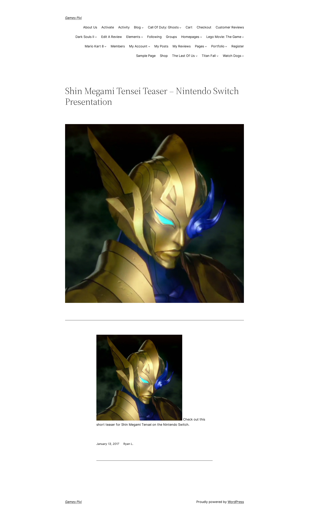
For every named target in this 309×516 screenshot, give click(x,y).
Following (154, 37)
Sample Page (146, 56)
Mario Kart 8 (94, 46)
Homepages (190, 37)
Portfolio (217, 46)
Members (118, 46)
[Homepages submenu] (201, 37)
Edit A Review (111, 37)
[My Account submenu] (149, 46)
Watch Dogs (232, 56)
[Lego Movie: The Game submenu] (243, 37)
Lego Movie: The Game (223, 37)
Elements (133, 37)
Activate (107, 27)
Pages (199, 46)
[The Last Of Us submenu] (197, 56)
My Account (138, 46)
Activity (124, 27)
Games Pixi (73, 18)
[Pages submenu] (206, 46)
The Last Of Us (183, 56)
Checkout (204, 27)
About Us (90, 27)
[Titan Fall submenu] (218, 56)
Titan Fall (209, 56)
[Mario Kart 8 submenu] (105, 46)
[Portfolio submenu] (226, 46)
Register (237, 46)
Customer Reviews (230, 27)
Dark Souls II (84, 37)
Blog (137, 27)
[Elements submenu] (142, 37)
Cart (189, 27)
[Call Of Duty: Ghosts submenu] (180, 27)
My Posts (161, 46)
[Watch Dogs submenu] (243, 56)
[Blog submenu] (143, 27)
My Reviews (182, 46)
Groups (171, 37)
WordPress (236, 502)
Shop (164, 56)
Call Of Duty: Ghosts (163, 27)
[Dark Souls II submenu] (96, 37)
